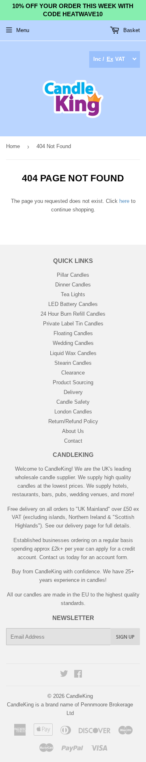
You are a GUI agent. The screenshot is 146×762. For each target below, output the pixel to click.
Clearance (73, 373)
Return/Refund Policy (73, 421)
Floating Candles (73, 333)
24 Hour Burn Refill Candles (73, 314)
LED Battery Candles (73, 304)
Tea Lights (73, 294)
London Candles (73, 412)
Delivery (73, 392)
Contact (73, 441)
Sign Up (125, 636)
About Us (73, 431)
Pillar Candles (73, 275)
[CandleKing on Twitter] (64, 675)
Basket (131, 30)
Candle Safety (73, 402)
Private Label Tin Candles (73, 324)
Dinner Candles (73, 285)
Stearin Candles (73, 363)
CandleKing (79, 696)
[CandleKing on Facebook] (78, 675)
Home (13, 146)
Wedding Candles (73, 343)
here (124, 201)
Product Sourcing (73, 382)
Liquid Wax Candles (73, 353)
